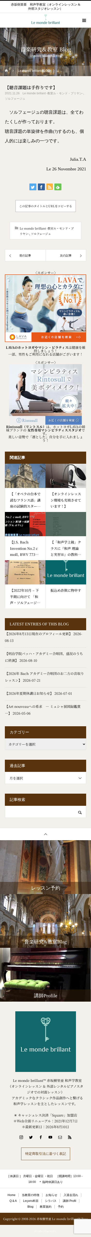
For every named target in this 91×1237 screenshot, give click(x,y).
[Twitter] (31, 1137)
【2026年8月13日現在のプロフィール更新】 (38, 633)
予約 (61, 1206)
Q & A (13, 1201)
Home (12, 1195)
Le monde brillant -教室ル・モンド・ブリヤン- (53, 93)
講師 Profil (69, 1201)
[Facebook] (40, 1137)
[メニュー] (83, 20)
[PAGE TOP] (45, 834)
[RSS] (69, 1137)
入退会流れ (71, 1195)
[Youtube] (50, 1137)
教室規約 (45, 1206)
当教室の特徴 (30, 1195)
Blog (30, 1206)
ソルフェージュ (15, 98)
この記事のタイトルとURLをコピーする (45, 206)
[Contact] (60, 1137)
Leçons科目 (31, 1201)
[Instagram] (21, 1137)
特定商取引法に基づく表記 (45, 1154)
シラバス (51, 1201)
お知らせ (51, 1195)
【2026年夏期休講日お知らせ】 (29, 693)
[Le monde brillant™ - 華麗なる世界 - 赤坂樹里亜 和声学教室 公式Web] (45, 1041)
